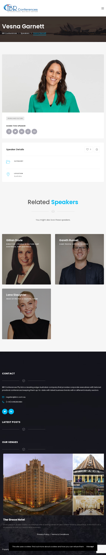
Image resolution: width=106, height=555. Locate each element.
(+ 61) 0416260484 (14, 402)
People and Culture (15, 118)
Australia (18, 176)
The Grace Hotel (13, 520)
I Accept (90, 546)
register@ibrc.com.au (16, 397)
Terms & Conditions (60, 534)
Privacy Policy (43, 534)
